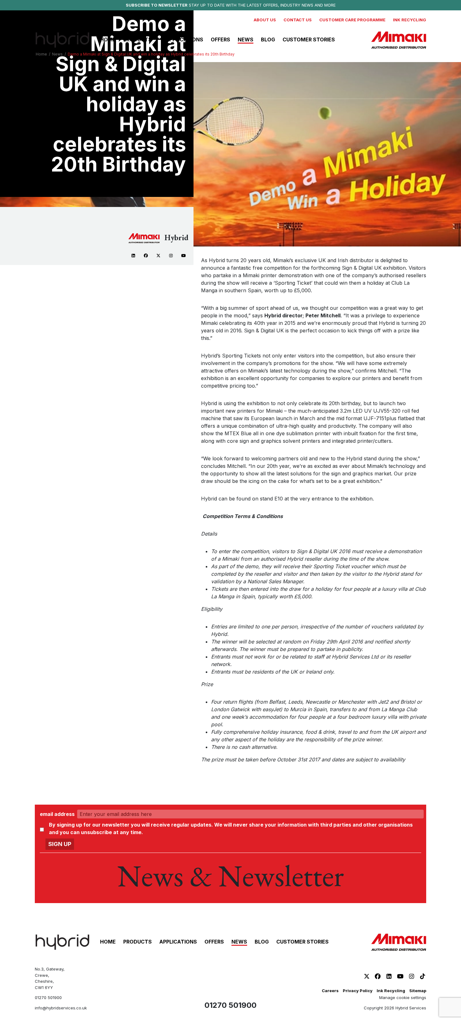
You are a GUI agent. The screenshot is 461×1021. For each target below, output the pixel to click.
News (57, 54)
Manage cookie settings (402, 997)
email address (57, 814)
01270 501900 (48, 997)
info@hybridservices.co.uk (61, 1007)
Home (41, 54)
